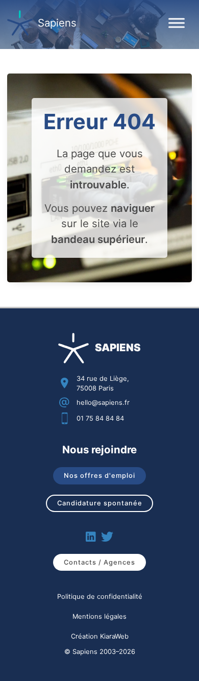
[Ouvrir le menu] (176, 23)
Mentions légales (99, 616)
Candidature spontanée (99, 503)
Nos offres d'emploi (99, 475)
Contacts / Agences (99, 562)
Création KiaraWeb (100, 636)
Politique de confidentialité (99, 596)
